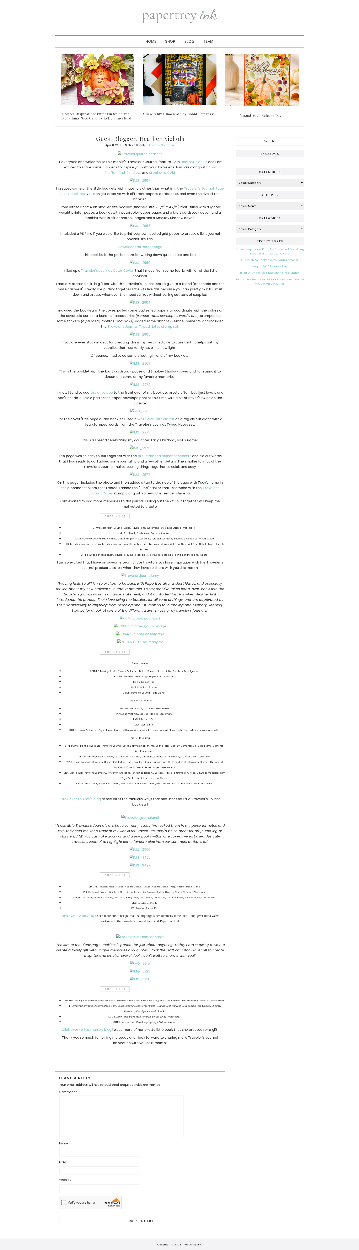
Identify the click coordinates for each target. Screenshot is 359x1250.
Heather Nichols (194, 161)
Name (63, 1143)
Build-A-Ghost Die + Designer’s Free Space (270, 273)
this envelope (101, 392)
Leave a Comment (162, 145)
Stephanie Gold (162, 172)
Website (65, 1180)
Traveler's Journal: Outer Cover (107, 270)
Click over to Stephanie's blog (86, 1029)
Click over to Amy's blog (80, 799)
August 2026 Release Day (261, 115)
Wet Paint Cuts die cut (155, 419)
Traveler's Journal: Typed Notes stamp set (143, 326)
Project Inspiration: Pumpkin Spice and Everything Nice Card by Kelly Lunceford (96, 116)
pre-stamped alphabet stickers (164, 456)
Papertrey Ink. (193, 1244)
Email (63, 1162)
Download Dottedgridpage (140, 247)
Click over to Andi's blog (78, 916)
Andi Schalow (129, 172)
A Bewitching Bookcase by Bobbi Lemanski (178, 114)
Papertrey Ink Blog (179, 15)
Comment (68, 1092)
